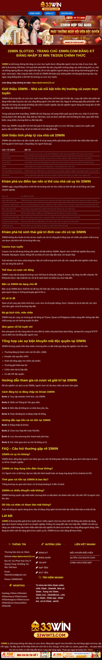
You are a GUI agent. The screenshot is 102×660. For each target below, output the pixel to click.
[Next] (97, 30)
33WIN (5, 64)
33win (90, 650)
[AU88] (25, 655)
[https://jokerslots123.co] (51, 5)
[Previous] (5, 30)
